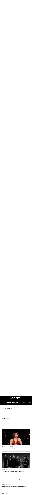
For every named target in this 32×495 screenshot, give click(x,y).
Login (23, 402)
